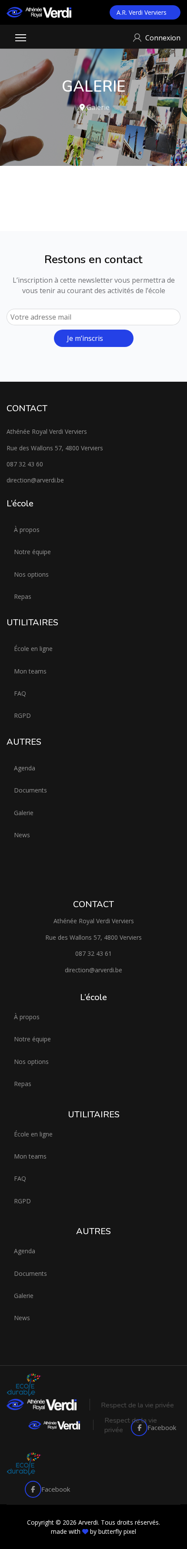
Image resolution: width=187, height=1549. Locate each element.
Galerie (23, 813)
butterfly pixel (117, 1531)
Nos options (31, 574)
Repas (22, 596)
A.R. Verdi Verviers (142, 12)
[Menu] (20, 38)
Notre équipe (32, 552)
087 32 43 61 (93, 953)
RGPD (22, 715)
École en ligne (33, 648)
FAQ (20, 693)
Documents (30, 790)
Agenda (24, 768)
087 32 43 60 (25, 464)
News (22, 835)
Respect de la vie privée (137, 1405)
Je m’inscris (85, 338)
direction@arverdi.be (35, 480)
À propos (27, 529)
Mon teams (30, 671)
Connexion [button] (162, 38)
